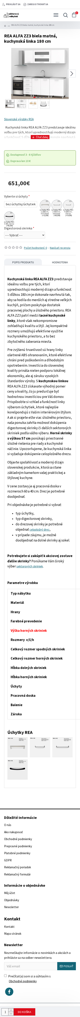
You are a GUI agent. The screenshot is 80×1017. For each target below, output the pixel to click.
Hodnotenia (60, 262)
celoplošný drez (39, 529)
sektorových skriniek (29, 566)
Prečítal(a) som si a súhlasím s (29, 978)
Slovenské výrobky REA (19, 119)
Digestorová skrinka (18, 228)
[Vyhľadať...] (65, 15)
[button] (8, 73)
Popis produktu (23, 262)
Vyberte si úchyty (16, 196)
